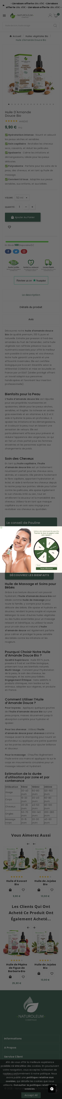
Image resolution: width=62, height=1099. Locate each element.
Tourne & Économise (46, 568)
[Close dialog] (1, 527)
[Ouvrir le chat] (52, 1089)
